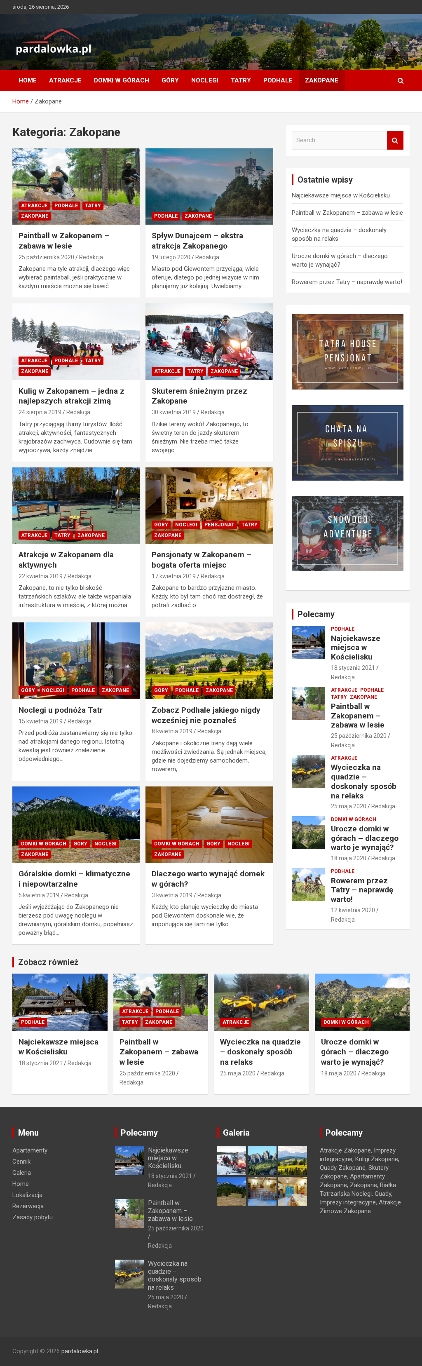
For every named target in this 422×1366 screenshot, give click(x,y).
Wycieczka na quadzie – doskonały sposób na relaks (363, 781)
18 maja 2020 (348, 858)
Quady (383, 1193)
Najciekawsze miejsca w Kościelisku (341, 195)
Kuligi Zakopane (376, 1159)
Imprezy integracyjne (348, 1202)
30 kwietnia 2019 (174, 412)
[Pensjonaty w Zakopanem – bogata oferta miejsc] (209, 505)
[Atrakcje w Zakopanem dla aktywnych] (76, 505)
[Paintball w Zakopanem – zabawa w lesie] (76, 186)
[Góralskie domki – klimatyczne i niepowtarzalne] (76, 824)
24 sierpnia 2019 (40, 412)
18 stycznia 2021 (353, 667)
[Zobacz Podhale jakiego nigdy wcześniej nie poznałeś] (209, 660)
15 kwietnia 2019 (41, 721)
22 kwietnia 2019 (41, 576)
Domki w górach (121, 80)
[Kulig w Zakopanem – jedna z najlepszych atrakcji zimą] (76, 341)
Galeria (21, 1172)
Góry (170, 80)
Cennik (21, 1161)
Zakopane (321, 80)
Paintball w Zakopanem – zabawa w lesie (64, 241)
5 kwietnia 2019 (39, 895)
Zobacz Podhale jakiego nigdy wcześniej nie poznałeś (206, 715)
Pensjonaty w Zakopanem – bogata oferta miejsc (201, 560)
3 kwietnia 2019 (172, 895)
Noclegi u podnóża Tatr (61, 710)
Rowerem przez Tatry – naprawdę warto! (347, 282)
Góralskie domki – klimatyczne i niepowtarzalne (74, 879)
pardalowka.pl (79, 1351)
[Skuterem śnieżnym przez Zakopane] (209, 341)
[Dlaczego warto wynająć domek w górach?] (209, 824)
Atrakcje (65, 80)
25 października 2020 (46, 257)
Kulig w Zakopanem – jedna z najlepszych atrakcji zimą (71, 396)
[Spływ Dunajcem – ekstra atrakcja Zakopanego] (209, 186)
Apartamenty (29, 1150)
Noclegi (204, 80)
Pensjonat (219, 525)
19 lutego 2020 (171, 257)
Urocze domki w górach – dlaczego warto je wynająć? (365, 838)
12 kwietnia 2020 (353, 910)
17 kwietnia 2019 (174, 576)
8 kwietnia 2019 (172, 731)
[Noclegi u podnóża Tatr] (76, 660)
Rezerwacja (28, 1206)
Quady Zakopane (343, 1167)
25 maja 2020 (348, 806)
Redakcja (91, 257)
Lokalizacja (27, 1195)
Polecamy (316, 614)
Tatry (241, 80)
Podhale (278, 80)
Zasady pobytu (32, 1217)
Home (28, 80)
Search (395, 140)
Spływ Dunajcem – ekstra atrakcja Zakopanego (197, 241)
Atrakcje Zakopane (345, 1150)
